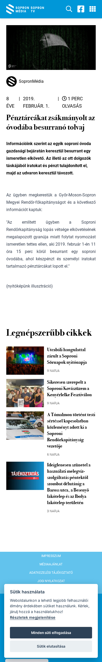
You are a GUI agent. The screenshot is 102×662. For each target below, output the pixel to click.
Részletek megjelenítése (32, 617)
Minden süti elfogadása (51, 633)
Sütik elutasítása (51, 646)
